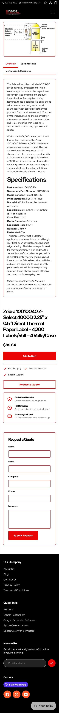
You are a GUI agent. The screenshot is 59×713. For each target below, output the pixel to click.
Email (11, 461)
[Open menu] (53, 12)
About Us (8, 568)
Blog (6, 574)
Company (13, 476)
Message (13, 506)
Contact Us (10, 579)
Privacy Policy (11, 584)
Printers (8, 609)
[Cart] (55, 2)
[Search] (45, 2)
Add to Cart (29, 356)
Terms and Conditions (16, 590)
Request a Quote (30, 384)
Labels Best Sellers (14, 614)
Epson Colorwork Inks (16, 625)
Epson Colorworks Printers (18, 630)
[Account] (50, 2)
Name (11, 446)
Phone (11, 491)
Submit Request (23, 535)
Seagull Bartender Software (19, 620)
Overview (11, 63)
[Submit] (52, 663)
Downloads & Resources (18, 70)
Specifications (28, 63)
